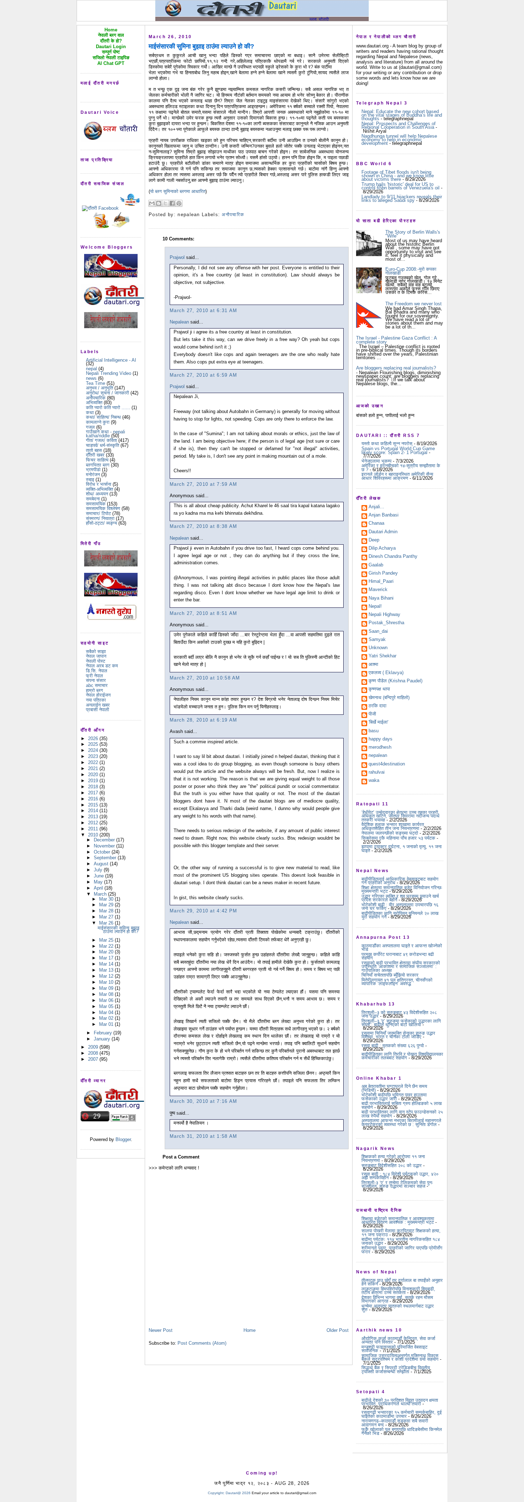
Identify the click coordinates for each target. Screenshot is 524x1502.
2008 (93, 1053)
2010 (93, 834)
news (91, 378)
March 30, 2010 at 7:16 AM (203, 1101)
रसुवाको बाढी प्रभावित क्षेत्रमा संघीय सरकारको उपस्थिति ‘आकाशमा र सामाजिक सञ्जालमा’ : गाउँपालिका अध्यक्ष (400, 966)
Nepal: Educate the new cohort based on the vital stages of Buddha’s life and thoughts (401, 115)
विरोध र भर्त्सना (98, 484)
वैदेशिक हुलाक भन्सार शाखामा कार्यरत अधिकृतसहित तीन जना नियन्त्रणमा (392, 826)
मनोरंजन (93, 474)
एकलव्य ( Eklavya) (386, 673)
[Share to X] (165, 203)
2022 (93, 762)
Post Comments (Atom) (202, 1343)
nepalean (378, 756)
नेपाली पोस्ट (95, 661)
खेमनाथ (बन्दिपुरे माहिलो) (389, 698)
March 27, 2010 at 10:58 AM (205, 678)
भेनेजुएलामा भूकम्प (376, 461)
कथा (90, 412)
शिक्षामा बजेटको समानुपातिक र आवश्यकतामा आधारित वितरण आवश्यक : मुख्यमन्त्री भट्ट (397, 1220)
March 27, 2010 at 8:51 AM (203, 613)
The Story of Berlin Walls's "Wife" (412, 233)
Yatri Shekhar (382, 656)
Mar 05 (107, 1006)
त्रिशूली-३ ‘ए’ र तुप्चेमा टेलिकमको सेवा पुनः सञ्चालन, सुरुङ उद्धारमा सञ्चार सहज (397, 1184)
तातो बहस (94, 450)
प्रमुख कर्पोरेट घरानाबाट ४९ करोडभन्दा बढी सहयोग (397, 956)
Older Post (338, 1330)
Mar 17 (107, 958)
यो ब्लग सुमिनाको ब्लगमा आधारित (177, 191)
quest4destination (387, 764)
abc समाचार (97, 685)
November (105, 846)
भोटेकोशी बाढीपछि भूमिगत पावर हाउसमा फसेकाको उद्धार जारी (394, 1096)
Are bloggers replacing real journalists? (396, 368)
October (103, 852)
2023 (93, 756)
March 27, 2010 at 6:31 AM (203, 310)
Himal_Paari (381, 582)
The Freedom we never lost (413, 303)
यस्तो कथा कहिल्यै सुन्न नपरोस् (386, 443)
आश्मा (373, 665)
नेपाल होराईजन (98, 695)
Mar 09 (107, 988)
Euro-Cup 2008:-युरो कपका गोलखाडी (410, 270)
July (99, 869)
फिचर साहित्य (97, 460)
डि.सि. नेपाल (96, 670)
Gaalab (376, 565)
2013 (93, 816)
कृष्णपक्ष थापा (379, 689)
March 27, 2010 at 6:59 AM (203, 375)
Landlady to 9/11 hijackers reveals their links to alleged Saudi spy (401, 198)
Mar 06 (107, 1000)
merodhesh (380, 747)
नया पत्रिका (96, 700)
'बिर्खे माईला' (378, 723)
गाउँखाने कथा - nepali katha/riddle (105, 433)
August (102, 863)
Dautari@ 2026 (239, 1493)
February (103, 1032)
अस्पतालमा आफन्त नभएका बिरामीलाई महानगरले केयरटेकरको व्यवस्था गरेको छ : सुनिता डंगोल (401, 1122)
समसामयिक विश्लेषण (103, 508)
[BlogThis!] (158, 203)
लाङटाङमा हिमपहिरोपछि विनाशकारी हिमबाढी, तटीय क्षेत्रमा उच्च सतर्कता (398, 1290)
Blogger (123, 1139)
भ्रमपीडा (93, 469)
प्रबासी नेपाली (97, 709)
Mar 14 (107, 964)
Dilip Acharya (382, 548)
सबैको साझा (96, 651)
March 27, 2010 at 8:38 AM (203, 526)
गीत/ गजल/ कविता (101, 440)
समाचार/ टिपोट (98, 513)
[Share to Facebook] (172, 203)
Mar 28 (107, 910)
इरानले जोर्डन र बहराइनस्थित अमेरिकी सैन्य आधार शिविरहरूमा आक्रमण (397, 476)
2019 (93, 780)
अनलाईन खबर (98, 705)
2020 (93, 774)
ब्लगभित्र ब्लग (97, 465)
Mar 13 (107, 970)
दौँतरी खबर (95, 455)
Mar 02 (107, 1018)
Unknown (378, 648)
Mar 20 (107, 951)
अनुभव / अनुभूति (99, 388)
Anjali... (376, 507)
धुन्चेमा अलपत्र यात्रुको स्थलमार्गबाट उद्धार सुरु (397, 1307)
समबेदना (93, 498)
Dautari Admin (383, 532)
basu (374, 731)
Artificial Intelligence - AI (111, 360)
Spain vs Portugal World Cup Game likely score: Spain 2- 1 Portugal (398, 450)
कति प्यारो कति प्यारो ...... (108, 407)
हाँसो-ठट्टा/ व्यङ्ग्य (101, 523)
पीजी (372, 714)
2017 (93, 792)
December (105, 839)
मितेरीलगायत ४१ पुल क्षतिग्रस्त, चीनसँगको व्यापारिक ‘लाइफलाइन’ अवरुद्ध (396, 981)
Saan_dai (378, 632)
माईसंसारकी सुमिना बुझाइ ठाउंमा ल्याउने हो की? (118, 929)
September (106, 857)
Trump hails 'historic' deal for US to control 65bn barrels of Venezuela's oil (400, 186)
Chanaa (376, 523)
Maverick (378, 590)
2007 (93, 1059)
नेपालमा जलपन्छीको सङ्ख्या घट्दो (389, 833)
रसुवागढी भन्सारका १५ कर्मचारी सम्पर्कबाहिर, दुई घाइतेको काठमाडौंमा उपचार (401, 1414)
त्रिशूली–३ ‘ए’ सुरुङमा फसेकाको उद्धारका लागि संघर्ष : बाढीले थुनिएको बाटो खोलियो (401, 1022)
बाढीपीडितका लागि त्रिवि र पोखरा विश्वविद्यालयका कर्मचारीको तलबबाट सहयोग (402, 1056)
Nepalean (179, 322)
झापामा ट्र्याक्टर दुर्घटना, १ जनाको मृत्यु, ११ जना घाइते (401, 848)
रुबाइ (90, 479)
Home (249, 1330)
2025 (93, 744)
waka (374, 781)
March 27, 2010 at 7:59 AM (203, 484)
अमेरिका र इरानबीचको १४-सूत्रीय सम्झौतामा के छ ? (400, 467)
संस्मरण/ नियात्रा (100, 518)
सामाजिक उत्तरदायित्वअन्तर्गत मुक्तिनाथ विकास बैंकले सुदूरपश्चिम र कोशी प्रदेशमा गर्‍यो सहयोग (399, 1357)
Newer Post (161, 1330)
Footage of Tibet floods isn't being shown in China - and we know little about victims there (397, 175)
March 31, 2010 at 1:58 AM (203, 1136)
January (103, 1039)
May (99, 882)
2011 (93, 828)
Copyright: (216, 1493)
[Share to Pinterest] (179, 203)
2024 (93, 750)
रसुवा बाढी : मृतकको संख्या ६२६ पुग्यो (392, 1045)
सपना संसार (96, 680)
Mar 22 (107, 946)
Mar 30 (107, 899)
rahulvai (377, 772)
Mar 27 (107, 917)
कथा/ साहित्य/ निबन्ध (103, 417)
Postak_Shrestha (386, 623)
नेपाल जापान (96, 656)
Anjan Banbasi (384, 515)
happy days (380, 739)
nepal (91, 368)
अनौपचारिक (96, 398)
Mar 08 (107, 994)
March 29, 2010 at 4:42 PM (203, 910)
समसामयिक (96, 503)
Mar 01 (107, 1024)
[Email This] (151, 203)
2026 (93, 738)
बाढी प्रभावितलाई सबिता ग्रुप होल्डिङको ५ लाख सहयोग (401, 1105)
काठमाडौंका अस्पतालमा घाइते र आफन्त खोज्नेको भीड (401, 947)
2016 (93, 798)
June (99, 876)
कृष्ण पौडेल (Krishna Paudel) (395, 681)
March (101, 894)
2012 (93, 822)
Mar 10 (107, 982)
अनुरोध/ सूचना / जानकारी (107, 393)
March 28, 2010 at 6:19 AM (203, 720)
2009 (93, 1047)
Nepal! (375, 607)
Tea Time (95, 383)
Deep (374, 540)
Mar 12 (107, 976)
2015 (93, 805)
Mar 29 (107, 904)
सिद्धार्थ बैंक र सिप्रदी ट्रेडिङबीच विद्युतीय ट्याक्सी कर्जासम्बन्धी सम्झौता (395, 1369)
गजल (90, 427)
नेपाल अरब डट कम (102, 665)
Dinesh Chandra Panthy (393, 557)
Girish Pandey (383, 573)
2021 (93, 768)
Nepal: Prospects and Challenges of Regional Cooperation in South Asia (398, 125)
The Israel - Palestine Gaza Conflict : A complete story (396, 339)
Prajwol (177, 257)
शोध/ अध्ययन (97, 494)
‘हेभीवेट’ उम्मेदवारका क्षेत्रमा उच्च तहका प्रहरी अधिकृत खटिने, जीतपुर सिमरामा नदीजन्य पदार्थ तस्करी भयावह (400, 816)
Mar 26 (107, 923)
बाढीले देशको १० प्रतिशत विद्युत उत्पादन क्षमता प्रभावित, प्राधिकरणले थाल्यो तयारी (399, 1401)
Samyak (377, 640)
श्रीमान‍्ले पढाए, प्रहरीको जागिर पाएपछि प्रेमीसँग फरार (401, 1249)
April (99, 888)
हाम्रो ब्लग (94, 690)
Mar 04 (107, 1012)
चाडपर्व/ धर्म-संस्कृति (102, 445)
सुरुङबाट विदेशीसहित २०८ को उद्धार (391, 1165)
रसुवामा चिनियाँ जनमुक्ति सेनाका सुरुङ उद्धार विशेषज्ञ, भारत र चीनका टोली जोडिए (398, 1034)
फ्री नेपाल (94, 675)
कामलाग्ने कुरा (97, 422)
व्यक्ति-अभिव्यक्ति (99, 489)
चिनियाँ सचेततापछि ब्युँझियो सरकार (389, 975)
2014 (93, 810)
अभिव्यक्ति (94, 402)
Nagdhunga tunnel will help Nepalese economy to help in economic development (399, 139)
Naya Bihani (381, 598)
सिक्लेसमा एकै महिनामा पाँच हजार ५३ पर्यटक (398, 838)
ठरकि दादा (377, 706)
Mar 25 (107, 940)
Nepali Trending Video (108, 373)
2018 (93, 786)
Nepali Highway (384, 615)
